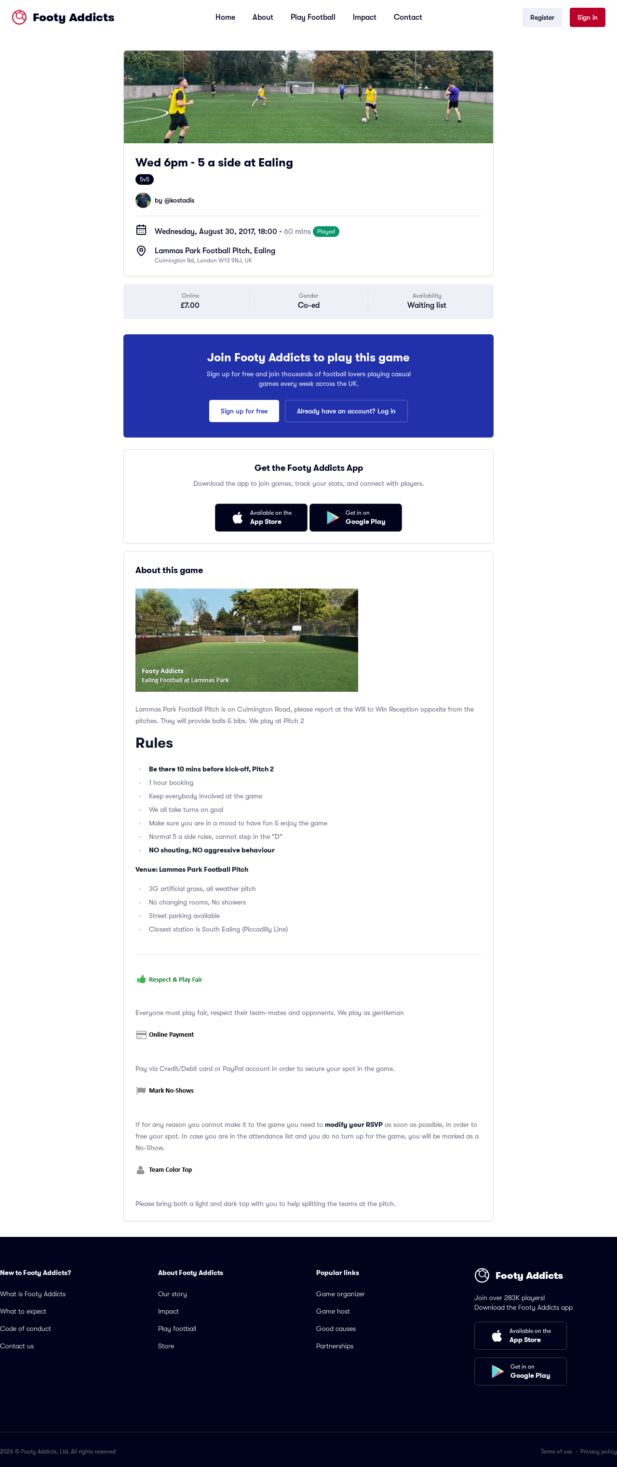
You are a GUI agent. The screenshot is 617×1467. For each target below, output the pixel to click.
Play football (177, 1328)
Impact (364, 17)
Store (166, 1346)
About (263, 17)
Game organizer (340, 1294)
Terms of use (556, 1451)
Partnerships (334, 1346)
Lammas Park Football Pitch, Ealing (215, 251)
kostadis (182, 200)
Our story (172, 1294)
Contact (408, 17)
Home (225, 17)
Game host (333, 1311)
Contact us (17, 1346)
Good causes (336, 1328)
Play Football (313, 17)
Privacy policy (598, 1451)
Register (542, 17)
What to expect (23, 1311)
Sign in (587, 17)
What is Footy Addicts (33, 1294)
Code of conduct (25, 1328)
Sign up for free (244, 411)
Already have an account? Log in (346, 411)
